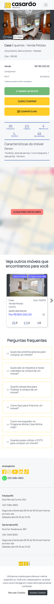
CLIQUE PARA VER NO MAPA (27, 211)
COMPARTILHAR (28, 111)
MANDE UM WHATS (28, 91)
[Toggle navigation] (46, 5)
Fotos (9, 37)
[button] (10, 285)
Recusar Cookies (16, 592)
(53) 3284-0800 (15, 478)
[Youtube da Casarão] (15, 471)
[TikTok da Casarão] (26, 471)
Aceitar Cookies (38, 592)
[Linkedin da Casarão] (21, 471)
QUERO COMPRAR (27, 101)
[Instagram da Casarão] (9, 471)
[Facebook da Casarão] (4, 471)
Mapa (20, 37)
